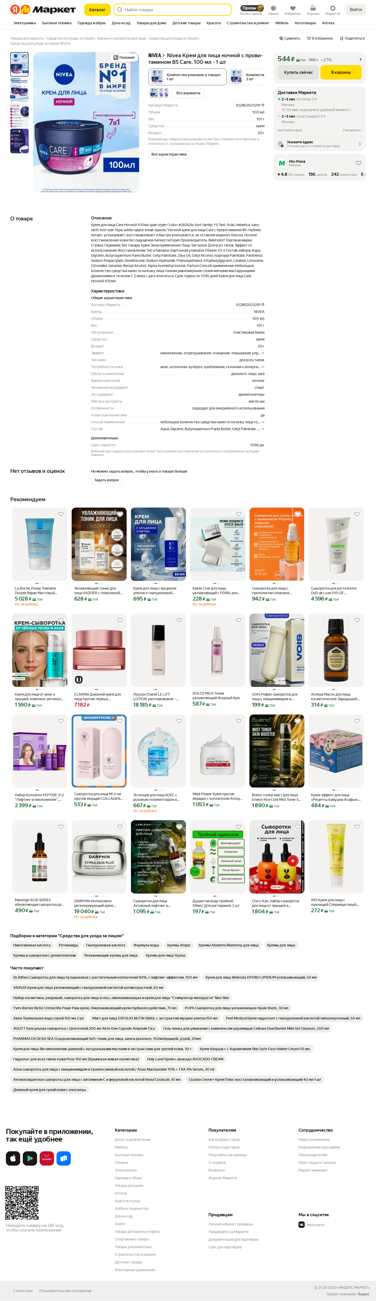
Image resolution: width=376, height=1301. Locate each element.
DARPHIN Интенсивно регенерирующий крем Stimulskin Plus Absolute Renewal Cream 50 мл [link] (93, 903)
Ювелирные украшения (134, 1270)
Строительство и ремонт (136, 1254)
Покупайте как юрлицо (227, 1155)
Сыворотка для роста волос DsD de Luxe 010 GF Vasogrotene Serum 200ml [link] (334, 590)
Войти (356, 9)
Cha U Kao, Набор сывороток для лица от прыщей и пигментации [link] (275, 903)
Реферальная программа (319, 1147)
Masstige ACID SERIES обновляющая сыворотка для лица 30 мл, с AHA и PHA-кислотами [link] (39, 902)
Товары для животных (133, 1247)
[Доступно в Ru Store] (64, 1164)
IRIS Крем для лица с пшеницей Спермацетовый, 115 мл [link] (334, 902)
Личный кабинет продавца (230, 1224)
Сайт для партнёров (225, 1247)
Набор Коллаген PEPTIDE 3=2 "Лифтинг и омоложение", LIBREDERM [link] (39, 797)
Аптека (121, 1193)
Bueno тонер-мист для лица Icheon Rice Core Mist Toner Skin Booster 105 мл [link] (277, 797)
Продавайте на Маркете (228, 1232)
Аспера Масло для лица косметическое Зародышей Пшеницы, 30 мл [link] (334, 696)
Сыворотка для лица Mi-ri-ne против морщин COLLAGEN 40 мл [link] (97, 796)
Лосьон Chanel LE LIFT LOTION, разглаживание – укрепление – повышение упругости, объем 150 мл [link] (155, 696)
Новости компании (314, 1140)
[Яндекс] (363, 1294)
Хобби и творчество (132, 1208)
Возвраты (216, 1170)
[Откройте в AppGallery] (47, 1164)
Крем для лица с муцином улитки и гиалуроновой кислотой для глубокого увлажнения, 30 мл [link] (154, 590)
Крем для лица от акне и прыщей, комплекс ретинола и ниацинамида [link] (39, 696)
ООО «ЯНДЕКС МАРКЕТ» (349, 1287)
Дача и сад (123, 1216)
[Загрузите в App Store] (13, 1164)
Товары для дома (129, 1185)
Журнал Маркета (222, 1178)
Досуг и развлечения (132, 1140)
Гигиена (121, 1163)
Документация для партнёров (233, 1239)
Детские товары (128, 1262)
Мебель (121, 1147)
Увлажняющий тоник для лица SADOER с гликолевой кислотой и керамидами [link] (97, 590)
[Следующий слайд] (131, 123)
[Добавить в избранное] (60, 514)
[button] (169, 154)
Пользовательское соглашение (65, 1291)
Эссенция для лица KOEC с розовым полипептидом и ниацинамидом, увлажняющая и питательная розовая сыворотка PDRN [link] (157, 797)
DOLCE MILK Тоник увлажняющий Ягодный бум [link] (216, 695)
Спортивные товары (132, 1239)
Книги (120, 1224)
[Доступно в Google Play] (30, 1164)
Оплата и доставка (223, 1147)
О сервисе (217, 1163)
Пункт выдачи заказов (317, 1163)
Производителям (312, 1155)
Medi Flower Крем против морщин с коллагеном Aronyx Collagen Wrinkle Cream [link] (217, 796)
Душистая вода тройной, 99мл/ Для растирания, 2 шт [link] (216, 903)
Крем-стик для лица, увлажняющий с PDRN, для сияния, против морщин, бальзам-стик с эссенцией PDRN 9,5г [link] (215, 590)
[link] (32, 945)
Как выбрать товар (224, 1140)
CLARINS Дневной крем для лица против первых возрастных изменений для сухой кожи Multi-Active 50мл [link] (98, 696)
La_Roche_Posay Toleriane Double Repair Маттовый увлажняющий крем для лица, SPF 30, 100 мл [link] (39, 590)
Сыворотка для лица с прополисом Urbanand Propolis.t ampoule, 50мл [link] (272, 590)
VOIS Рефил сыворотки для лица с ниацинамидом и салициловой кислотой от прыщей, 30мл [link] (274, 696)
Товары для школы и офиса (137, 1231)
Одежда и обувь (128, 1178)
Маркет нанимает (313, 1170)
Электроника (126, 1170)
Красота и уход (127, 1201)
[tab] (24, 23)
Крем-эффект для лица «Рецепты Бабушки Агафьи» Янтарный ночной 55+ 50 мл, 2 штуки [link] (335, 797)
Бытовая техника (129, 1155)
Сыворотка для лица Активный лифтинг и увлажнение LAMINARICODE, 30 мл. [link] (158, 903)
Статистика (22, 1291)
